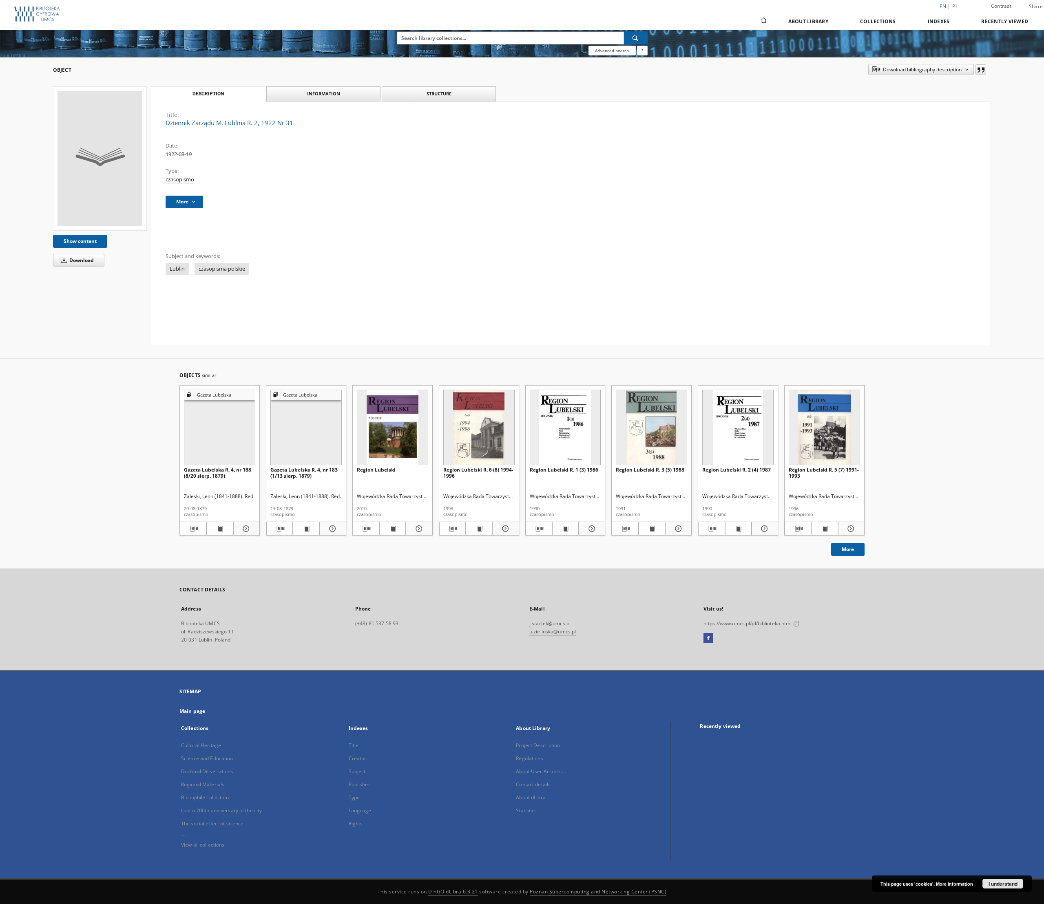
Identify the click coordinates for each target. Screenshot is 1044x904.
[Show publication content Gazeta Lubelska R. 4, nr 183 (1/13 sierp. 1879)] (306, 528)
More (848, 549)
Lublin (177, 268)
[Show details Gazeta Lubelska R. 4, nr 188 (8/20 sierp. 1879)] (245, 528)
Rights (356, 823)
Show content (80, 241)
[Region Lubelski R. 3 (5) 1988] (651, 427)
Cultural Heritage (201, 745)
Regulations (529, 758)
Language (360, 810)
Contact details (533, 784)
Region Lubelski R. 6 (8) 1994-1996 (478, 472)
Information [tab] (323, 93)
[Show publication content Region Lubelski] (392, 528)
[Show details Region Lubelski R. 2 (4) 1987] (763, 528)
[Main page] (763, 21)
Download (81, 260)
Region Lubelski (376, 469)
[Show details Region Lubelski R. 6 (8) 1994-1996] (504, 528)
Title (354, 745)
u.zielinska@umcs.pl (552, 631)
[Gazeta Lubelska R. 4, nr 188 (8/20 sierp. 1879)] (219, 427)
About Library (808, 21)
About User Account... (541, 771)
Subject (357, 771)
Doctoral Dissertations (207, 771)
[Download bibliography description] (193, 528)
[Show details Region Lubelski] (418, 528)
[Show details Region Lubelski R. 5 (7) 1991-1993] (850, 528)
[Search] (636, 37)
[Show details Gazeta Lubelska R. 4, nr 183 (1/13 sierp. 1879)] (331, 528)
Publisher (359, 784)
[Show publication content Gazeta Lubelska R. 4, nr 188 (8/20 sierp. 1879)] (219, 528)
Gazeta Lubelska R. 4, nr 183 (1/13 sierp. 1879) (304, 472)
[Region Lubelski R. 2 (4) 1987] (738, 427)
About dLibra (530, 797)
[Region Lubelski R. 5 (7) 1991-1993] (824, 427)
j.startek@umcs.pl (550, 623)
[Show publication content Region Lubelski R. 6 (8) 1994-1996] (479, 528)
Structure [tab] (439, 93)
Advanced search (612, 50)
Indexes (939, 21)
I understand (1003, 883)
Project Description (538, 745)
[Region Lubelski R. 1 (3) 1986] (565, 427)
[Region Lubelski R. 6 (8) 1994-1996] (479, 427)
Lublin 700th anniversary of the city (221, 810)
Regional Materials (202, 784)
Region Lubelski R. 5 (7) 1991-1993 (824, 472)
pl (955, 6)
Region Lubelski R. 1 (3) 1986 (564, 469)
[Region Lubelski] (392, 427)
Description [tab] (208, 94)
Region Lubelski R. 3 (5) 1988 (650, 469)
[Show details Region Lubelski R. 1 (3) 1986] (591, 528)
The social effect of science (212, 823)
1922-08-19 (179, 154)
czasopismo (180, 179)
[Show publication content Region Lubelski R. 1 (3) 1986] (565, 528)
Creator (358, 758)
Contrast (1001, 5)
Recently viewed (1004, 21)
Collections (878, 21)
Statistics (526, 810)
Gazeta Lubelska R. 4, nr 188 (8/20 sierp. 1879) (217, 472)
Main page (192, 711)
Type (354, 797)
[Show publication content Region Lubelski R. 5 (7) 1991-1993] (824, 528)
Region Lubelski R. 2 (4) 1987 (736, 469)
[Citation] (980, 69)
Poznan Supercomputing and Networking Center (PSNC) (598, 891)
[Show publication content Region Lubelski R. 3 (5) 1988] (652, 528)
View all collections (202, 844)
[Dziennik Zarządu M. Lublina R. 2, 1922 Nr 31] (100, 158)
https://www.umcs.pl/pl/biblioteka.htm (747, 623)
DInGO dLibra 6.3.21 (453, 891)
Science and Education (207, 758)
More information (954, 884)
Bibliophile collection (205, 797)
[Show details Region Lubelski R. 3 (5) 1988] (677, 528)
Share (1036, 6)
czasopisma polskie (222, 268)
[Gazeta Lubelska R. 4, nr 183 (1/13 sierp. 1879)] (306, 427)
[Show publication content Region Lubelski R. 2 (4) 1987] (738, 528)
